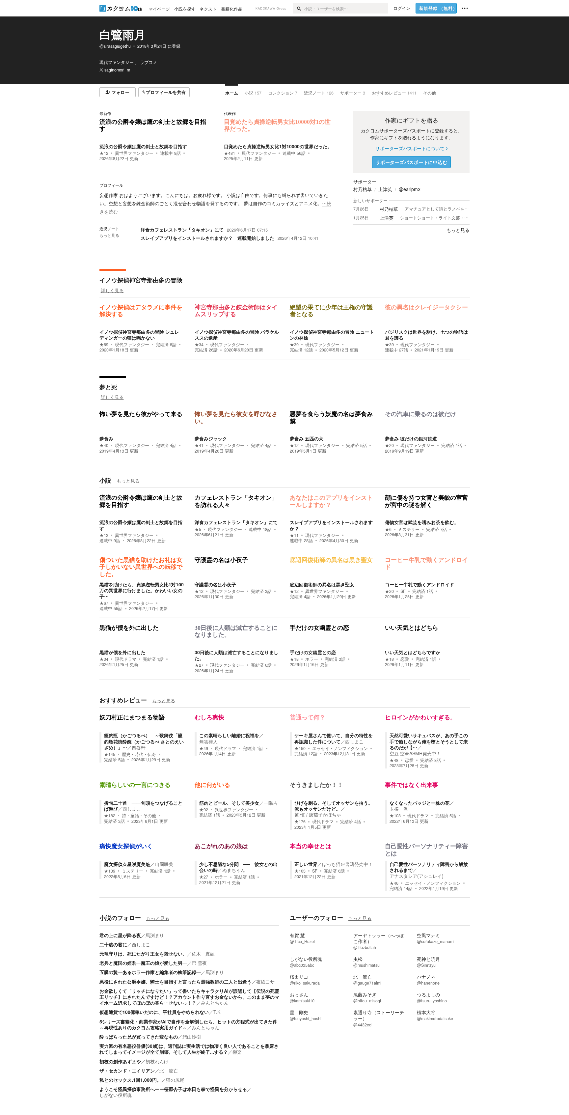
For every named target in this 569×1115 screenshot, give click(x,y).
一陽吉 (271, 802)
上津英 (385, 189)
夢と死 (108, 387)
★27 (199, 665)
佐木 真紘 (203, 953)
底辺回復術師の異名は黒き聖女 (322, 584)
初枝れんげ (157, 1061)
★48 (394, 760)
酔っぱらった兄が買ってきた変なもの (138, 1036)
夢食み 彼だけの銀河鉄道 (411, 438)
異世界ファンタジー (134, 153)
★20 (389, 445)
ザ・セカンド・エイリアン (127, 1070)
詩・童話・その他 (139, 816)
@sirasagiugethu (115, 46)
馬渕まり (155, 935)
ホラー (311, 659)
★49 (203, 748)
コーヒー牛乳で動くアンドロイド (419, 584)
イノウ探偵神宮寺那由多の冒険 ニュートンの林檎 (332, 334)
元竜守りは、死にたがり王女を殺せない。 (143, 953)
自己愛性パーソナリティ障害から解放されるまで (429, 867)
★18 (294, 659)
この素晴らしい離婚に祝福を (229, 735)
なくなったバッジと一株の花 (419, 802)
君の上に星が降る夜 (120, 935)
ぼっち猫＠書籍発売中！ (347, 864)
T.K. (217, 1012)
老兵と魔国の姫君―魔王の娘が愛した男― (143, 963)
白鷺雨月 (122, 34)
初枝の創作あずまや (120, 1061)
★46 (394, 883)
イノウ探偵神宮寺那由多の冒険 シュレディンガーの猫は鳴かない (139, 334)
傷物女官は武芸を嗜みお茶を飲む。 (422, 522)
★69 (103, 344)
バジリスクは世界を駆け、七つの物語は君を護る (426, 334)
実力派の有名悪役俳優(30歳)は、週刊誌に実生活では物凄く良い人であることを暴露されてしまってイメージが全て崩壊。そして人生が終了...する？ (189, 1049)
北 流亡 (168, 1070)
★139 (109, 871)
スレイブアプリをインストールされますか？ (331, 525)
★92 (203, 809)
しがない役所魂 (115, 1095)
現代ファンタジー (259, 153)
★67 (103, 603)
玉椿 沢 (399, 808)
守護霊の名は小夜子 (215, 584)
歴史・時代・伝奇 (139, 754)
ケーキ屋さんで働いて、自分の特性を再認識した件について (333, 738)
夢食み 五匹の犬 (306, 438)
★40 (103, 445)
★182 (109, 815)
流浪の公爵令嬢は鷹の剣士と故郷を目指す (143, 146)
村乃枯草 (362, 189)
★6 (388, 529)
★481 (229, 153)
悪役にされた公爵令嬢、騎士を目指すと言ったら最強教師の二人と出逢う (175, 981)
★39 (294, 344)
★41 (199, 445)
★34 (199, 344)
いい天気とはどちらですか (412, 652)
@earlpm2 (409, 189)
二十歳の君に (113, 944)
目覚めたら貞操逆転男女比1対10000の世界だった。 (278, 146)
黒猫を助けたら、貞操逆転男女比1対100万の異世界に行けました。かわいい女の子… (141, 590)
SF (403, 591)
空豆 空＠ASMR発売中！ (415, 753)
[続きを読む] (215, 203)
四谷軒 (139, 747)
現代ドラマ (125, 659)
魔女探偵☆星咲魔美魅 (127, 864)
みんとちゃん (215, 1002)
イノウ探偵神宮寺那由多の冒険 (140, 280)
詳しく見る (112, 290)
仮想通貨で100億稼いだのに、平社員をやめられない (154, 1012)
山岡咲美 (164, 864)
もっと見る (109, 235)
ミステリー (409, 529)
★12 (103, 153)
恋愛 (404, 659)
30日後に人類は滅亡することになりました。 (236, 655)
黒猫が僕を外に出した (122, 652)
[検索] (298, 8)
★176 (300, 821)
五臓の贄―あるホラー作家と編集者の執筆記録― (150, 972)
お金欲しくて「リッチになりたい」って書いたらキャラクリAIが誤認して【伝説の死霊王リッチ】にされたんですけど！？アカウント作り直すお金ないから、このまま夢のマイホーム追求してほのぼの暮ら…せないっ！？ (189, 997)
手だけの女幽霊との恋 (313, 652)
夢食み (106, 438)
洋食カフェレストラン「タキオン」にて (236, 522)
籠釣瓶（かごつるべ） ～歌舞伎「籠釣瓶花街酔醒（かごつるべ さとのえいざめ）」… (144, 741)
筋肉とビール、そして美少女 (229, 802)
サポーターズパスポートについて (410, 148)
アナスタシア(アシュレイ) (417, 876)
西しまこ (354, 741)
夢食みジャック (211, 438)
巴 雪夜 (199, 963)
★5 (198, 529)
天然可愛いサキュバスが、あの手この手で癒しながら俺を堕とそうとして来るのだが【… (429, 741)
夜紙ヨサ (265, 981)
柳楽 (237, 1051)
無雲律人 (208, 741)
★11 (294, 535)
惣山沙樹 (191, 1036)
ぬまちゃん (233, 870)
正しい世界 (305, 864)
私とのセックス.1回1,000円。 (130, 1079)
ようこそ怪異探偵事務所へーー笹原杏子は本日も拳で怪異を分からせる (173, 1089)
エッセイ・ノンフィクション (340, 748)
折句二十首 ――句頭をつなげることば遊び (143, 805)
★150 (300, 748)
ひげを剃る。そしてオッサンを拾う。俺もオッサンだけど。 (333, 805)
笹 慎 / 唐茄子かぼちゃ (317, 814)
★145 (109, 754)
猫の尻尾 (175, 1079)
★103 (395, 815)
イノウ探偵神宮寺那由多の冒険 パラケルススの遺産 (237, 334)
